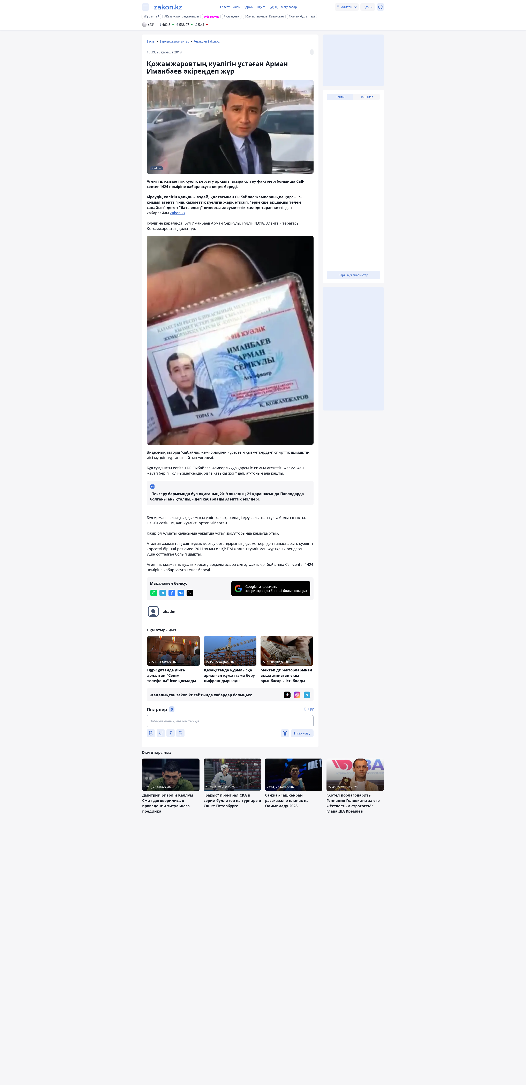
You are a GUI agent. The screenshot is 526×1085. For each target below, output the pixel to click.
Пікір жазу (302, 733)
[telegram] (162, 593)
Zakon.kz (177, 212)
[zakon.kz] (168, 7)
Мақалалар (289, 7)
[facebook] (171, 593)
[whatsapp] (153, 593)
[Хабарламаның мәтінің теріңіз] (230, 721)
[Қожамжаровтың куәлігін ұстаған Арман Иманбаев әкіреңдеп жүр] (230, 340)
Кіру (311, 709)
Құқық (273, 7)
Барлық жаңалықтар (174, 41)
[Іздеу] (380, 7)
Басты (151, 41)
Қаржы (249, 7)
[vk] (181, 593)
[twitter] (190, 593)
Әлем (236, 7)
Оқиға (261, 7)
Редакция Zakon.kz (207, 41)
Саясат (225, 7)
